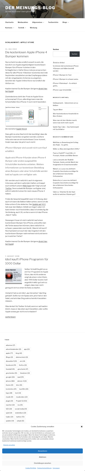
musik (9, 397)
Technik (21, 28)
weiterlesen (10, 317)
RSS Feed (27, 186)
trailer (9, 417)
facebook (11, 365)
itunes (9, 385)
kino (19, 385)
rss (20, 405)
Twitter (8, 188)
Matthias (56, 142)
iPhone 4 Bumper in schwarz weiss (65, 79)
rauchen (10, 405)
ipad (21, 377)
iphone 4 (22, 381)
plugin (9, 401)
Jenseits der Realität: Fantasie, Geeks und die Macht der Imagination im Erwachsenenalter (65, 162)
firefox (23, 365)
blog (19, 353)
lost (18, 393)
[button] (82, 426)
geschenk (23, 369)
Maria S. (56, 169)
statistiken (20, 413)
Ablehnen (42, 457)
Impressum (56, 468)
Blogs (65, 22)
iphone (10, 381)
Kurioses (8, 28)
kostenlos (11, 389)
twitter (20, 417)
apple (9, 353)
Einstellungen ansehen (42, 463)
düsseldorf (11, 361)
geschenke (11, 373)
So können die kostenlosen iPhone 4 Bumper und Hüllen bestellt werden (66, 68)
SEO (9, 409)
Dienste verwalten (9, 445)
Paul (54, 153)
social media (21, 409)
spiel (9, 413)
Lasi (54, 160)
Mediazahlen (23, 22)
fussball (10, 369)
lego (9, 393)
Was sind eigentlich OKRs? (70, 149)
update (10, 421)
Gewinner (25, 373)
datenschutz (22, 357)
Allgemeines (37, 22)
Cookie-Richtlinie (30, 468)
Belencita (56, 180)
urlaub (20, 421)
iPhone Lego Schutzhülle (62, 90)
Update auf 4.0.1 (39, 204)
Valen (55, 192)
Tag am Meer (58, 109)
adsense (10, 345)
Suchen (56, 49)
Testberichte (53, 22)
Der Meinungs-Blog (30, 7)
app (27, 349)
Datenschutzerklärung (44, 468)
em (22, 361)
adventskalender (13, 349)
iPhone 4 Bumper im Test (62, 75)
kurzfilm (23, 389)
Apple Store (21, 129)
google (10, 377)
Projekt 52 (21, 401)
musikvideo (22, 397)
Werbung (33, 28)
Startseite (9, 22)
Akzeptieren (42, 451)
